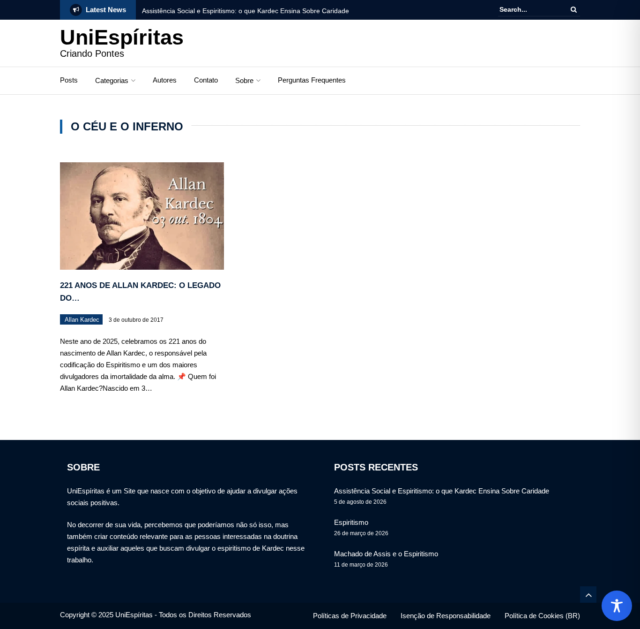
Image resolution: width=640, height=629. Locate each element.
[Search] (573, 9)
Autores (165, 80)
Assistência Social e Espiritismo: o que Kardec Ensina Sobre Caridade (245, 11)
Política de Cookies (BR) (542, 616)
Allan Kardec (82, 319)
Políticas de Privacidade (350, 616)
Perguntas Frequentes (312, 80)
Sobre (244, 80)
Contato (206, 80)
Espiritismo (351, 522)
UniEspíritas (122, 37)
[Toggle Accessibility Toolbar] (617, 606)
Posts (69, 80)
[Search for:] (528, 9)
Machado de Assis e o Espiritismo (386, 554)
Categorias (111, 80)
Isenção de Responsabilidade (446, 616)
